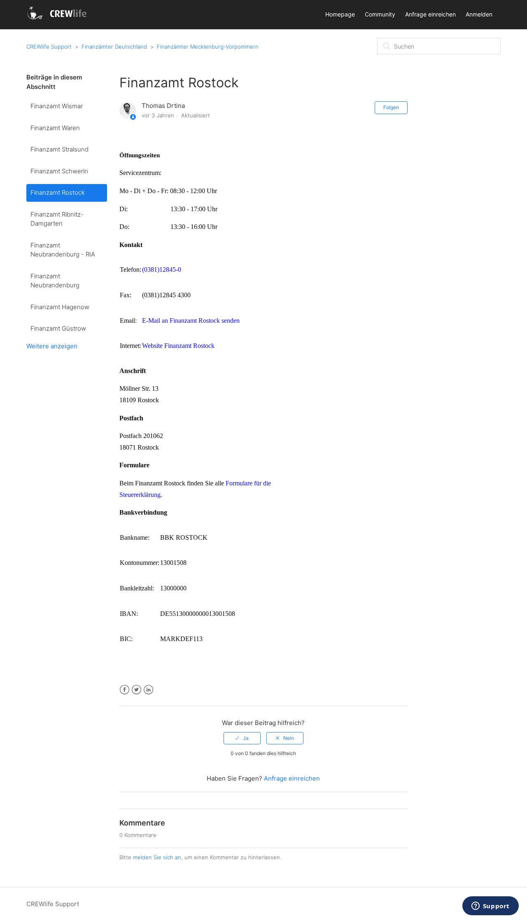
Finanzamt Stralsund (59, 149)
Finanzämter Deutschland (114, 46)
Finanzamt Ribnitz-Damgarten (57, 219)
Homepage (340, 14)
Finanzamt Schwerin (59, 171)
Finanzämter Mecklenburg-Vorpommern (208, 46)
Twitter (136, 690)
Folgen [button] (391, 107)
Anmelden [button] (479, 14)
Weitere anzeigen (51, 346)
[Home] (58, 19)
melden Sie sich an (157, 857)
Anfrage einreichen (430, 14)
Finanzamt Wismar (56, 106)
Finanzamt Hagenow (59, 307)
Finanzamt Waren (55, 128)
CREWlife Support (49, 46)
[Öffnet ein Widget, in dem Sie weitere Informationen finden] (490, 906)
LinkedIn (148, 690)
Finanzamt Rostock (57, 192)
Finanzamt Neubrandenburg (54, 280)
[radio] (242, 738)
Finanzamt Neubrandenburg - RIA (62, 250)
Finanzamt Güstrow (58, 328)
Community (380, 14)
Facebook (124, 690)
